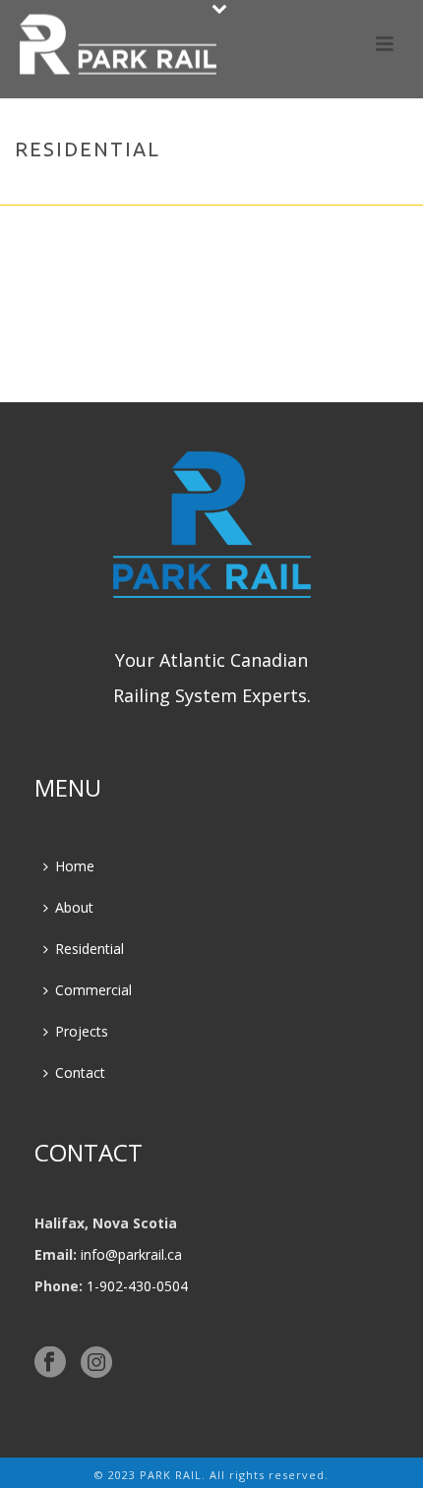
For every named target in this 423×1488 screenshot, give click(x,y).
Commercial (93, 990)
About (74, 907)
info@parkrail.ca (131, 1254)
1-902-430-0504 (137, 1286)
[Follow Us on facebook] (50, 1363)
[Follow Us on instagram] (96, 1363)
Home (166, 191)
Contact (80, 1072)
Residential (89, 948)
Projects (81, 1031)
